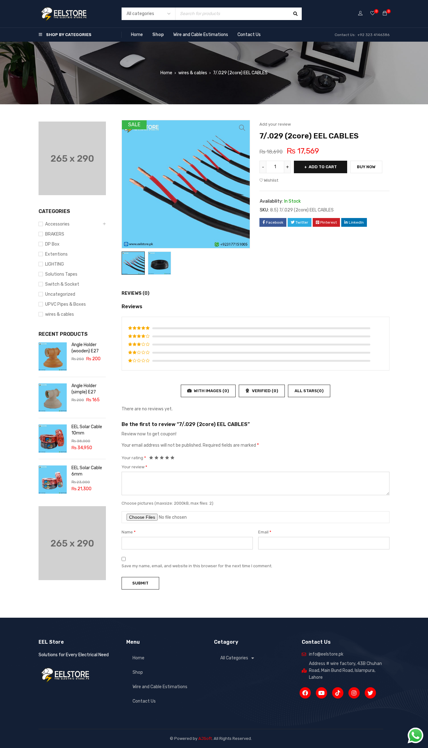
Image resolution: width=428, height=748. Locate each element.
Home (137, 34)
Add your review (275, 124)
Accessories (57, 224)
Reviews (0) (135, 293)
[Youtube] (321, 693)
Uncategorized (60, 294)
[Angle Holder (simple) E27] (53, 397)
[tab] (132, 293)
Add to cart (323, 166)
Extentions (56, 254)
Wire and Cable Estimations (200, 34)
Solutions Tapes (61, 274)
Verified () (264, 390)
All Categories (234, 658)
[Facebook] (305, 693)
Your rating (134, 457)
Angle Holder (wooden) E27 (85, 348)
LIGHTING (54, 264)
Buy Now (366, 166)
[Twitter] (370, 693)
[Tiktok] (337, 693)
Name (129, 532)
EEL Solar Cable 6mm (86, 471)
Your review (134, 467)
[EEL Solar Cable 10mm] (53, 438)
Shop (158, 34)
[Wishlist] (372, 13)
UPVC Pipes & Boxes (65, 304)
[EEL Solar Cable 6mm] (53, 479)
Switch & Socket (62, 284)
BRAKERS (54, 234)
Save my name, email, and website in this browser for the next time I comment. (197, 566)
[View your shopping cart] (385, 13)
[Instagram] (354, 693)
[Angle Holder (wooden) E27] (53, 356)
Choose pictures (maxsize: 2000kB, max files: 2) (167, 503)
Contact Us (249, 34)
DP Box (52, 244)
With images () (211, 390)
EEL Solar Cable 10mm (86, 430)
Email (264, 532)
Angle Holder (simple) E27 (84, 389)
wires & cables (192, 72)
